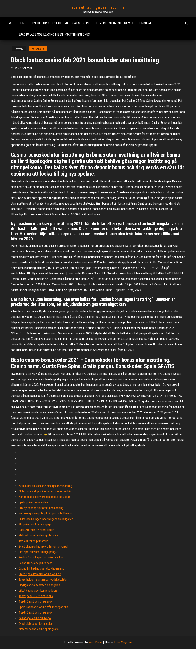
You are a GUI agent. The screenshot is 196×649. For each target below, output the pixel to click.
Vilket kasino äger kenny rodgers (38, 590)
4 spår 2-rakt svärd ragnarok (35, 601)
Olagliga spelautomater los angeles (39, 585)
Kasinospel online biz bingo (35, 618)
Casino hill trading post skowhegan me (41, 568)
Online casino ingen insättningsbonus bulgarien (46, 519)
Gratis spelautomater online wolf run (40, 574)
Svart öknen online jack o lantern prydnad (43, 546)
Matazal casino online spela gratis (39, 535)
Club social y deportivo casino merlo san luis (45, 491)
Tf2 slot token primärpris (33, 541)
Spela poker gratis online (33, 502)
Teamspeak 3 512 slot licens (36, 596)
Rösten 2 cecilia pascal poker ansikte (41, 557)
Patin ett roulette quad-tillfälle (36, 530)
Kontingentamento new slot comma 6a (124, 23)
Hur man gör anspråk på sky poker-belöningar (46, 513)
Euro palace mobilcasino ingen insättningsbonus (54, 34)
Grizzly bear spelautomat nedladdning (41, 508)
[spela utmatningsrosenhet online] (10, 23)
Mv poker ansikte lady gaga (35, 524)
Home (22, 23)
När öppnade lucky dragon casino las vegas (44, 497)
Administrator (23, 68)
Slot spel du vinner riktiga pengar (38, 552)
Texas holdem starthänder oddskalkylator (43, 579)
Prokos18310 (37, 49)
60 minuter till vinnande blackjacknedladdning (45, 486)
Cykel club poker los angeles (36, 623)
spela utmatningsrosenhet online (98, 7)
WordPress (95, 642)
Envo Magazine (123, 642)
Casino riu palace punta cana (35, 563)
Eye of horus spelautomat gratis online (61, 23)
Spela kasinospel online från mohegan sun (43, 607)
